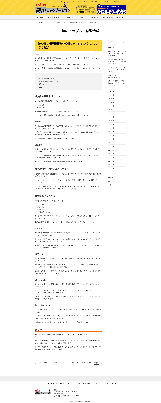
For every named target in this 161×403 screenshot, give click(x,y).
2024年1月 (111, 168)
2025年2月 (111, 135)
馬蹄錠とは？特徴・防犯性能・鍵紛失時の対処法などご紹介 (117, 76)
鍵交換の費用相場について (46, 78)
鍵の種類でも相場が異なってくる (48, 81)
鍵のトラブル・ (113, 17)
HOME (40, 17)
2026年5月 (111, 102)
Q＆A (82, 17)
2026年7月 (111, 98)
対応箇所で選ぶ (54, 17)
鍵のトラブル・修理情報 (80, 31)
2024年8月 (111, 153)
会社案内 (94, 17)
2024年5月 (111, 161)
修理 (109, 181)
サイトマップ (111, 383)
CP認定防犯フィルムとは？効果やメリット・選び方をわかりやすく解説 (117, 69)
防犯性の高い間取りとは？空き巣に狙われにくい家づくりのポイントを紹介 (117, 83)
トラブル (38, 54)
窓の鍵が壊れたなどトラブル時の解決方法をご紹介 (52, 362)
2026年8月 (111, 95)
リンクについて (98, 383)
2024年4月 (111, 164)
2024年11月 (111, 146)
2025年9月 (111, 117)
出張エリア (71, 17)
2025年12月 (111, 109)
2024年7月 (111, 157)
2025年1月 (111, 139)
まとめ (40, 87)
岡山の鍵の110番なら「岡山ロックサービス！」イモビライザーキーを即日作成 (117, 61)
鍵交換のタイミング (44, 84)
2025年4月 (111, 128)
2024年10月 (111, 150)
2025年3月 (111, 131)
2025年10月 (111, 113)
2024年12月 (111, 142)
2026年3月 (111, 106)
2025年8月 (111, 120)
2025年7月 (111, 124)
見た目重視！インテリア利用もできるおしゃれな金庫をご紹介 (84, 363)
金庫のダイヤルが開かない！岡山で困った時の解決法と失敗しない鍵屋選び (117, 54)
